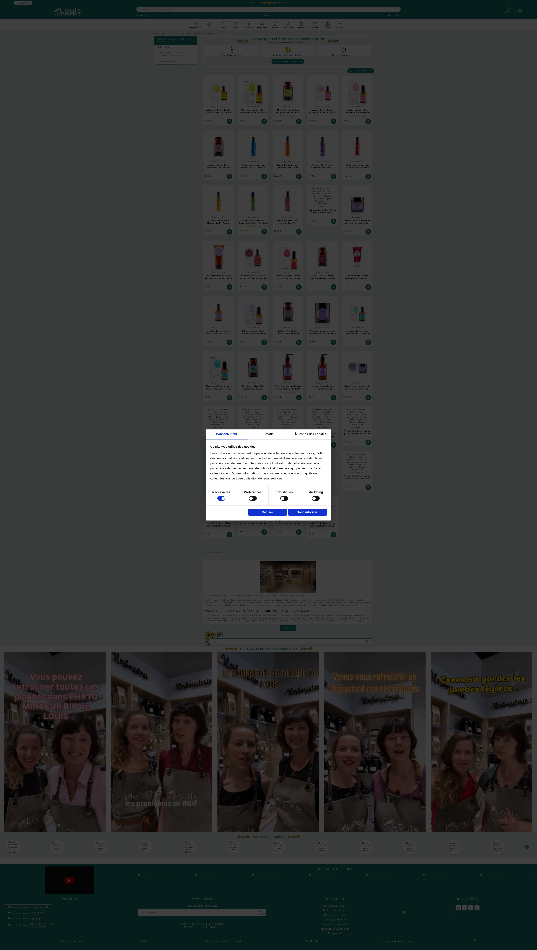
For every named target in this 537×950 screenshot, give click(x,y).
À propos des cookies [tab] (310, 434)
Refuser (267, 512)
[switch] (253, 498)
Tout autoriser (307, 512)
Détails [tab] (268, 434)
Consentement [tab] (226, 434)
